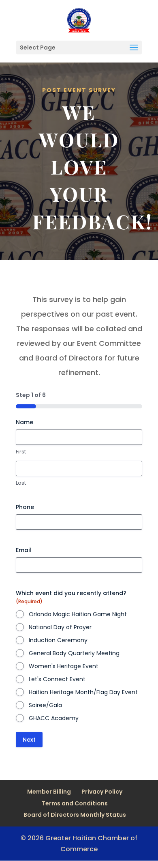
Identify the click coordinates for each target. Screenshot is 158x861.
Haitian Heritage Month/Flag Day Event (83, 692)
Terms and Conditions (75, 803)
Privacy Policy (101, 792)
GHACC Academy (54, 718)
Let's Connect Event (57, 679)
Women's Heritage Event (63, 666)
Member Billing (49, 792)
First (21, 451)
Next (29, 740)
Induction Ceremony (58, 640)
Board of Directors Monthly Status (74, 815)
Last (21, 483)
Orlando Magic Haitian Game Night (78, 614)
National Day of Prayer (60, 627)
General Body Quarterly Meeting (74, 653)
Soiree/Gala (45, 705)
